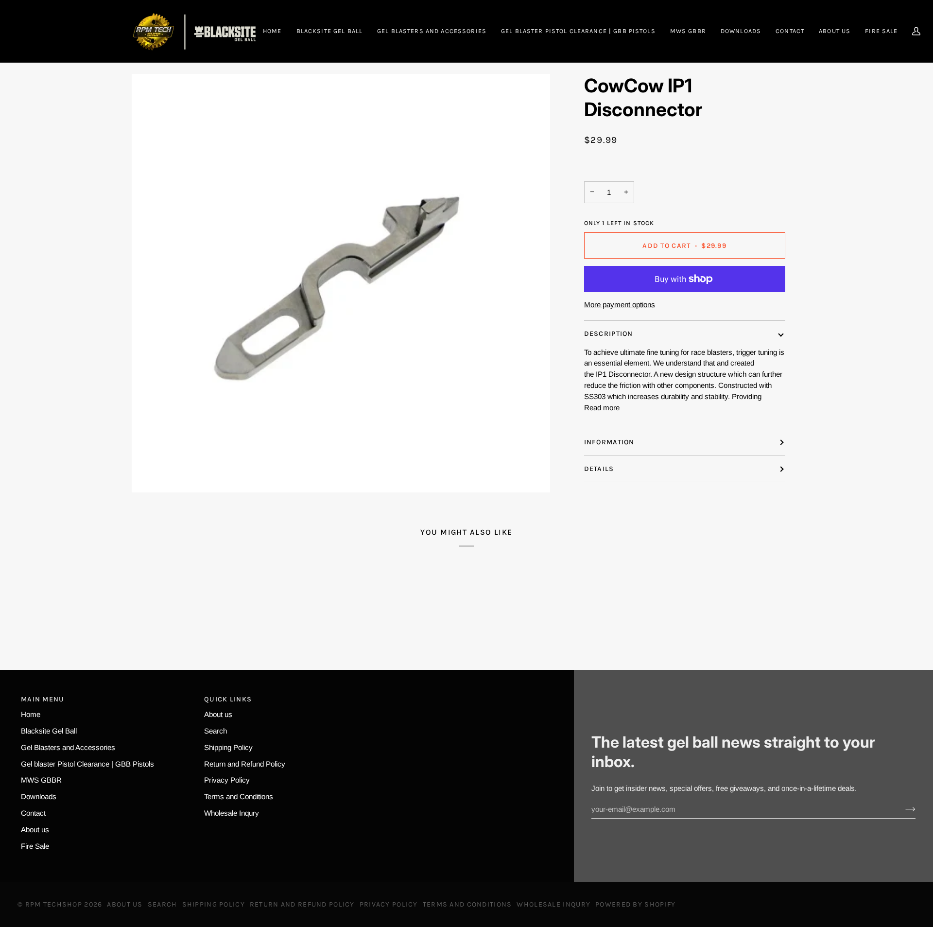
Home (30, 714)
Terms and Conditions (238, 796)
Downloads (38, 796)
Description (608, 334)
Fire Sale (35, 846)
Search (215, 731)
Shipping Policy (228, 747)
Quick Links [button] (228, 699)
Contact (33, 813)
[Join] (903, 809)
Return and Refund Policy (244, 764)
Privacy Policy (227, 780)
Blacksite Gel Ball (49, 731)
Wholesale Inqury (231, 813)
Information (609, 442)
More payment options (619, 304)
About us (35, 829)
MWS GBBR (41, 780)
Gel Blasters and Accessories (68, 747)
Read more (602, 407)
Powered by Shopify (635, 904)
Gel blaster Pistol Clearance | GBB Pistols (87, 764)
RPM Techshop (53, 904)
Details (599, 469)
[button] (432, 31)
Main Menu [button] (43, 699)
